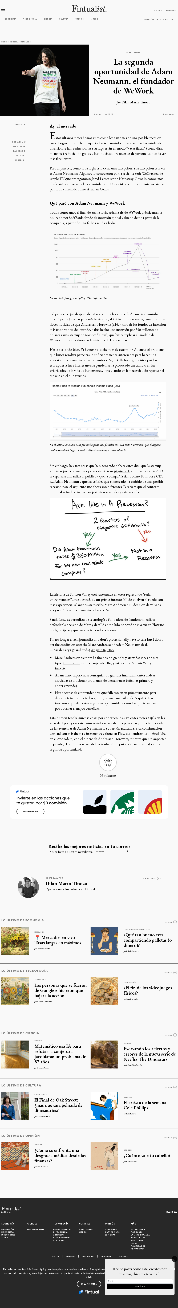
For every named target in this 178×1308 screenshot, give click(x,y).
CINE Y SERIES (86, 1229)
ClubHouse (71, 663)
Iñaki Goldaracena (44, 1116)
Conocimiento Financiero (137, 929)
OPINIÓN (110, 1223)
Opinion (38, 1145)
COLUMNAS (111, 1229)
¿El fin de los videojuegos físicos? (148, 990)
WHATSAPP (19, 146)
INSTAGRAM (88, 1256)
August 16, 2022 (102, 649)
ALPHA (4, 1237)
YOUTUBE (123, 1256)
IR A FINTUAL (89, 1283)
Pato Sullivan (131, 1114)
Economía (10, 19)
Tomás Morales (132, 999)
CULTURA (84, 1223)
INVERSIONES (8, 1235)
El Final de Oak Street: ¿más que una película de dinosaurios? (58, 1105)
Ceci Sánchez (131, 1161)
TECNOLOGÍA (60, 1223)
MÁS (133, 1223)
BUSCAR (157, 10)
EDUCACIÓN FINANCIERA (7, 1230)
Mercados (26, 42)
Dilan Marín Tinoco (136, 102)
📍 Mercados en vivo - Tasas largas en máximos (57, 940)
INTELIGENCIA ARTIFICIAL (60, 1233)
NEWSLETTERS (138, 1237)
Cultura (63, 19)
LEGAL (134, 1243)
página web (122, 471)
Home (4, 42)
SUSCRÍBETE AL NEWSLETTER (158, 19)
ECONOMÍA (7, 1223)
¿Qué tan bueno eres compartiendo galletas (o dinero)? (148, 940)
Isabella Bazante (132, 951)
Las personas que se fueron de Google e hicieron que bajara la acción (60, 990)
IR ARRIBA (171, 1212)
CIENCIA (32, 1223)
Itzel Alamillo (42, 1166)
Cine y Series (40, 1094)
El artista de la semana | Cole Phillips (146, 1105)
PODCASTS (137, 1232)
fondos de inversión (152, 324)
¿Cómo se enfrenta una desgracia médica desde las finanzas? (60, 1155)
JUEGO (94, 19)
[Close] (174, 1259)
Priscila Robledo (43, 948)
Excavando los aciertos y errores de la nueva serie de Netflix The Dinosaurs (150, 1053)
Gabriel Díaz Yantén (134, 1065)
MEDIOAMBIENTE (35, 1229)
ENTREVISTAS (138, 1229)
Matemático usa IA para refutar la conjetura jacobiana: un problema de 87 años (60, 1054)
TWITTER (19, 155)
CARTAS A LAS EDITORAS (112, 1233)
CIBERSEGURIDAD (62, 1229)
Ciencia (48, 19)
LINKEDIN (19, 160)
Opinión (79, 19)
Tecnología (30, 19)
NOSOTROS (137, 1240)
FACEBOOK (19, 151)
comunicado (79, 360)
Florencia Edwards (44, 1001)
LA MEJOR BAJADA (140, 1235)
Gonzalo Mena (42, 1068)
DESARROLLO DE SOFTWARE (61, 1239)
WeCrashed (150, 173)
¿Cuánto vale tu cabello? (147, 1155)
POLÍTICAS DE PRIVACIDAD (138, 1247)
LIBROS (83, 1232)
